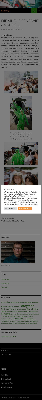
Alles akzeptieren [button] (24, 208)
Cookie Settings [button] (10, 208)
